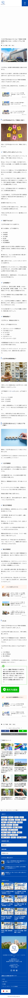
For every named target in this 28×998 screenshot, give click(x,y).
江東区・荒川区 (13, 830)
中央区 (11, 817)
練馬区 (4, 835)
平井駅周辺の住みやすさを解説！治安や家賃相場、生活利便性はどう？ (15, 867)
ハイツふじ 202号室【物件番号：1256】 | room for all (17, 704)
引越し (13, 45)
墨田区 (23, 819)
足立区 (13, 837)
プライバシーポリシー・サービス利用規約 (10, 986)
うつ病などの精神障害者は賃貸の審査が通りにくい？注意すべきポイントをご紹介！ (15, 861)
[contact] (17, 970)
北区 (21, 817)
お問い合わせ (4, 981)
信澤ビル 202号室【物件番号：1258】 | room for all (17, 103)
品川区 (17, 819)
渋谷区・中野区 (6, 832)
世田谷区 (4, 817)
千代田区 (4, 819)
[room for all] (3, 3)
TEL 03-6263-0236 (14, 964)
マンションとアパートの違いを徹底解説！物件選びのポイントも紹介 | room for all (17, 603)
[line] (14, 970)
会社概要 (4, 984)
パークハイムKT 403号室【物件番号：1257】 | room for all (17, 112)
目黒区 (19, 832)
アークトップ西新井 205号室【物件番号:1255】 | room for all (17, 713)
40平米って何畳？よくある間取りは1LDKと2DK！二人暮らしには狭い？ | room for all (17, 594)
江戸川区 (4, 830)
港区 (13, 832)
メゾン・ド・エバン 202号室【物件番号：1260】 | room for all (17, 94)
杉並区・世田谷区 (6, 827)
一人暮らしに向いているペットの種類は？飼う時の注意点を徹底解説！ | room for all (17, 613)
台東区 (11, 819)
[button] (5, 731)
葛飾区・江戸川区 (12, 835)
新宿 (3, 824)
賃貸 (9, 45)
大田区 (4, 822)
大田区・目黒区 (12, 822)
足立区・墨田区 (21, 837)
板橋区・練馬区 (17, 827)
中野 (16, 817)
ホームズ (12, 391)
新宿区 (9, 824)
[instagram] (11, 970)
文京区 (20, 822)
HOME (3, 979)
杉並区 (15, 824)
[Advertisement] (14, 21)
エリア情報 (5, 45)
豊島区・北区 (5, 837)
